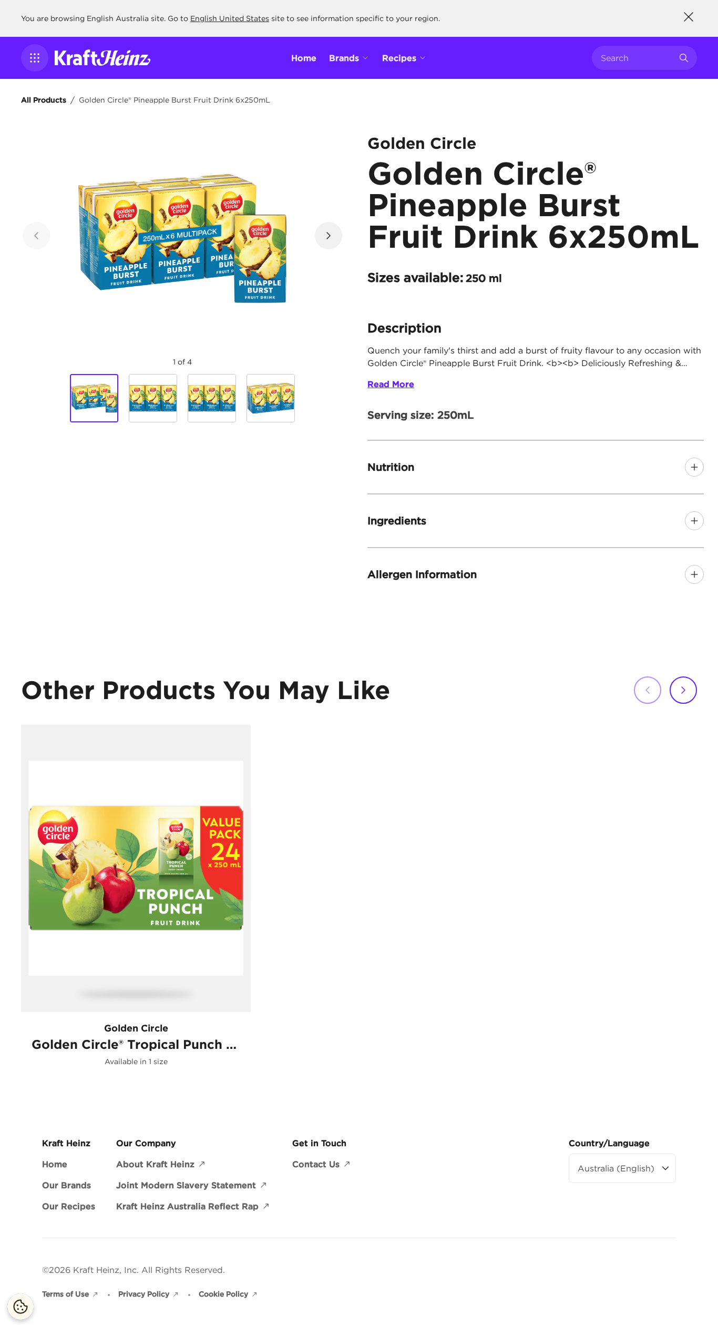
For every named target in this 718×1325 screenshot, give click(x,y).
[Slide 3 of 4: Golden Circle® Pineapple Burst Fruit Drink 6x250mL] (212, 398)
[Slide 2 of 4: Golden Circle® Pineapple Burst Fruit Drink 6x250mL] (153, 398)
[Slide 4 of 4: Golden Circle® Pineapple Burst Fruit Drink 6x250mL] (271, 398)
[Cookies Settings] (20, 1306)
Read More (390, 384)
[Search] (683, 57)
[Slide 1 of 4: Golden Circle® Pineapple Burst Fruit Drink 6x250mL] (94, 399)
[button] (34, 58)
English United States (229, 18)
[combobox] (636, 57)
